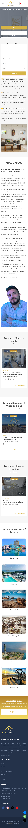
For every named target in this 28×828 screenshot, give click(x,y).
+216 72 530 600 (5, 799)
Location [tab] (14, 33)
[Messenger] (24, 812)
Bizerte (6, 441)
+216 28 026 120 (5, 796)
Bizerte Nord (11, 441)
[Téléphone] (24, 820)
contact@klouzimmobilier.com (8, 793)
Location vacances (5, 777)
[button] (23, 3)
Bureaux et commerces (7, 771)
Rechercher (14, 73)
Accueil (3, 763)
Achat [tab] (14, 27)
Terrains (3, 774)
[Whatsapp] (24, 816)
